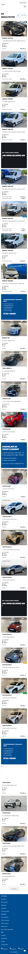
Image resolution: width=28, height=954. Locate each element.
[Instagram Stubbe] (13, 949)
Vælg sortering (18, 15)
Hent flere (14, 889)
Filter (24, 15)
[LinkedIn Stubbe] (21, 949)
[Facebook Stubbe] (4, 949)
